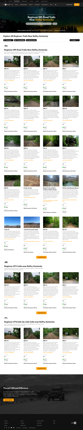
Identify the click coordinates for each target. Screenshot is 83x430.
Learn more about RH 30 (51, 235)
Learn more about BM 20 (12, 153)
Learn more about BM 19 (32, 153)
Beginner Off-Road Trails (32, 14)
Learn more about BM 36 (12, 74)
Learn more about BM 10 (32, 74)
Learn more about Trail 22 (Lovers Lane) (32, 235)
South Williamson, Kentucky (47, 30)
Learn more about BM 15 (12, 194)
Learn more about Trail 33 (12, 235)
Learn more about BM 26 (71, 114)
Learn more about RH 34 (71, 235)
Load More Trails (41, 257)
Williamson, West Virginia (59, 30)
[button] (8, 40)
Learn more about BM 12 (12, 114)
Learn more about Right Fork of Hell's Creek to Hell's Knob (51, 194)
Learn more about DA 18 (51, 153)
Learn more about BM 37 (51, 74)
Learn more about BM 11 (71, 74)
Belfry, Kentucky (35, 30)
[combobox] (39, 23)
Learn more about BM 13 (51, 114)
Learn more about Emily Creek (32, 194)
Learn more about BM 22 (32, 114)
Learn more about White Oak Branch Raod (71, 194)
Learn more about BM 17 (71, 153)
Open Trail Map (8, 399)
